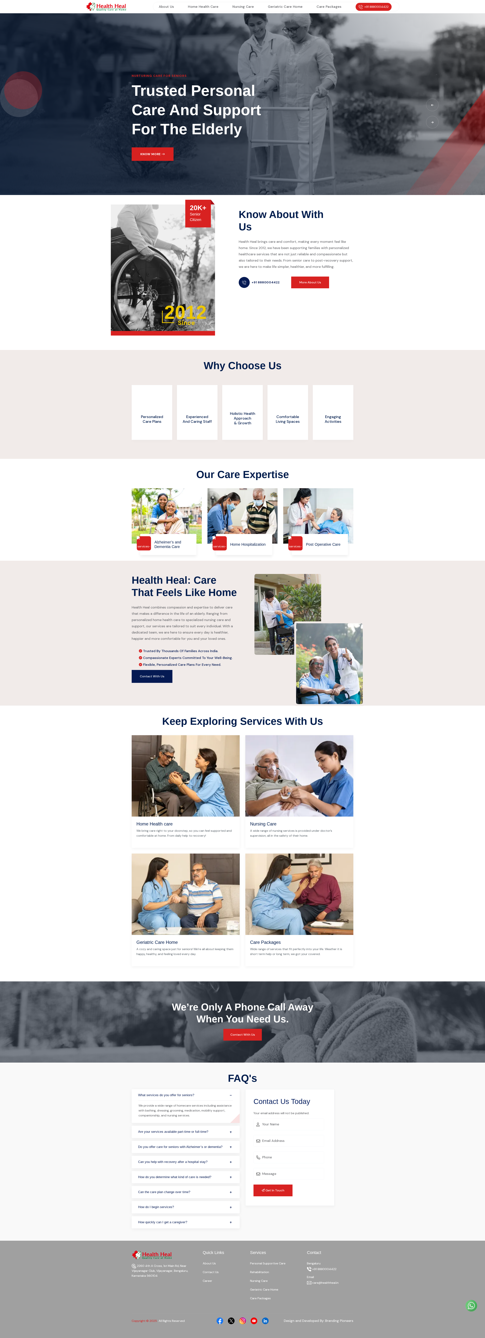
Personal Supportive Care (268, 1263)
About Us (166, 6)
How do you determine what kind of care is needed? (174, 1177)
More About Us (310, 282)
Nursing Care (243, 6)
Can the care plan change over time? (164, 1192)
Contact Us (211, 1272)
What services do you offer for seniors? (166, 1095)
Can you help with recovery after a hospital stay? (172, 1162)
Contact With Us (152, 676)
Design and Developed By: (318, 1320)
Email (310, 1277)
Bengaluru (314, 1263)
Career (207, 1281)
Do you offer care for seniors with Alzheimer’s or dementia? (180, 1147)
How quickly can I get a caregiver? (162, 1222)
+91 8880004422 (376, 7)
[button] (432, 105)
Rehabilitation (259, 1272)
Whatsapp (455, 1306)
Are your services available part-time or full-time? (173, 1132)
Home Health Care (203, 6)
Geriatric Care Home (285, 6)
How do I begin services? (156, 1207)
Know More (151, 154)
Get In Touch (274, 1190)
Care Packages (329, 6)
